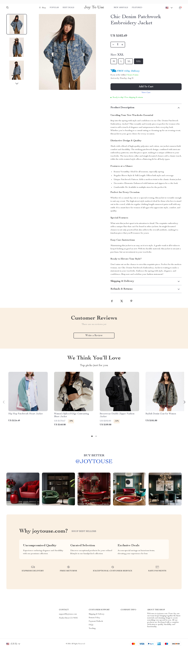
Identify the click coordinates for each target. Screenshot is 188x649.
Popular (54, 8)
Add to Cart (146, 86)
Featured (137, 8)
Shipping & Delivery (96, 614)
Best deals (68, 8)
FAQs (91, 625)
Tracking (92, 628)
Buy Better (94, 455)
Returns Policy (94, 618)
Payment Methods (96, 621)
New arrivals (121, 8)
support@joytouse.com (68, 614)
